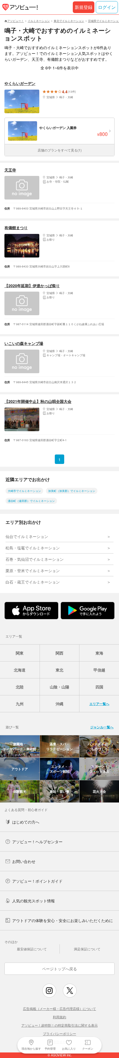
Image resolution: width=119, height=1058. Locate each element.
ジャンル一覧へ (101, 726)
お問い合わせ (23, 861)
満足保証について (87, 948)
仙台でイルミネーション (27, 536)
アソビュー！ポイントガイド (37, 881)
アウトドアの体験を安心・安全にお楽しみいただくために (62, 920)
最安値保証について (32, 948)
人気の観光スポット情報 (33, 900)
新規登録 (83, 7)
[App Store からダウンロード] (31, 610)
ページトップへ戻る (59, 968)
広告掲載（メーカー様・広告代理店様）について (59, 1008)
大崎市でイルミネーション (24, 491)
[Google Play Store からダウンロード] (88, 610)
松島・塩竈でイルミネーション (33, 548)
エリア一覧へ (99, 703)
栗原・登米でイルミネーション (33, 570)
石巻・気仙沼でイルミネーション (35, 559)
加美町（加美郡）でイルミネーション (71, 491)
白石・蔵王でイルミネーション (33, 582)
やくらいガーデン (19, 83)
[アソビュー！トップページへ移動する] (19, 7)
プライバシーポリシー (59, 1033)
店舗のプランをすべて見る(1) (60, 150)
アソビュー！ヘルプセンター (37, 841)
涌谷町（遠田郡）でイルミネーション (31, 501)
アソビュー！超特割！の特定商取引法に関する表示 (59, 1025)
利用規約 (59, 1016)
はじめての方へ (25, 822)
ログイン (107, 7)
